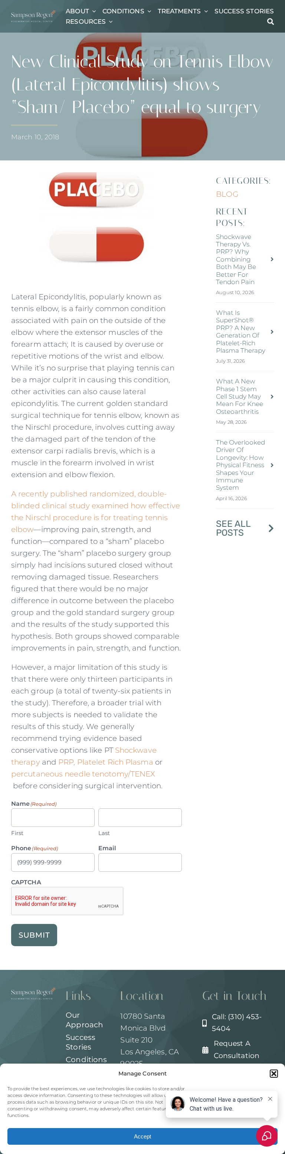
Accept (142, 1136)
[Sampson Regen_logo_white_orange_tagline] (33, 14)
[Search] (270, 21)
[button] (274, 1073)
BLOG (227, 194)
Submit (34, 935)
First (17, 833)
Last (104, 833)
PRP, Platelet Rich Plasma (105, 762)
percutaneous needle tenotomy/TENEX (84, 773)
